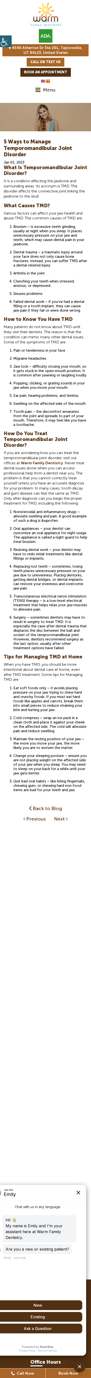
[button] (6, 41)
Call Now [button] (25, 1373)
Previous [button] (35, 819)
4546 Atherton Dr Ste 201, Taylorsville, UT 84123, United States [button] (46, 50)
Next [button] (60, 819)
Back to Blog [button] (47, 808)
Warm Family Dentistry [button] (42, 463)
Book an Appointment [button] (45, 72)
